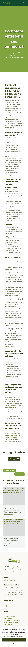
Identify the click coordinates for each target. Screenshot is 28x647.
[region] (14, 636)
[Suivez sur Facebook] (4, 606)
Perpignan (13, 408)
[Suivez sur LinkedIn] (10, 606)
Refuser (14, 644)
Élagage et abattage (10, 616)
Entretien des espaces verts (12, 620)
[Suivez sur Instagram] (7, 606)
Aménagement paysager (11, 622)
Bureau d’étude (8, 624)
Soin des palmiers (9, 618)
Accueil (6, 614)
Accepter (14, 640)
